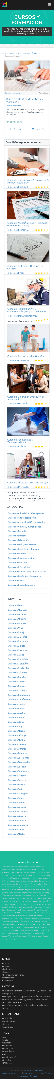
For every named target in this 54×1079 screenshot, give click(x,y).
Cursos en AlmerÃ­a (17, 619)
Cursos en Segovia (17, 780)
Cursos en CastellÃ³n (18, 664)
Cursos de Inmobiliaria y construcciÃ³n (27, 571)
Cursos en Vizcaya (17, 816)
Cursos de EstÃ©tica (17, 446)
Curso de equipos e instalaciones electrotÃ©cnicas (20, 910)
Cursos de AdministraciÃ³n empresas (26, 513)
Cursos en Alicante (17, 614)
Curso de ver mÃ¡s (26, 904)
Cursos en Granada (17, 690)
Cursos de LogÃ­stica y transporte (24, 576)
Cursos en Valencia (17, 807)
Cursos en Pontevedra (19, 762)
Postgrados (8, 969)
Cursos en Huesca (16, 708)
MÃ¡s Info (39, 129)
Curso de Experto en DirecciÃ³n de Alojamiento (26, 398)
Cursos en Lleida (16, 722)
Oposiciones (8, 978)
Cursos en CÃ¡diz (16, 655)
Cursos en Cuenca (17, 682)
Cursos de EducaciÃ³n (18, 540)
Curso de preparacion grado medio (24, 870)
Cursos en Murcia (16, 740)
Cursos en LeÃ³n (16, 717)
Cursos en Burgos (16, 646)
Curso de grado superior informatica (24, 881)
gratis (5, 1040)
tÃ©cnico (7, 1063)
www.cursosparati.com (33, 1070)
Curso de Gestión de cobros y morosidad (24, 100)
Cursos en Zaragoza (18, 825)
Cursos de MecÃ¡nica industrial (22, 316)
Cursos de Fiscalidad (18, 187)
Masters (6, 966)
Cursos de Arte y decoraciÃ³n (22, 518)
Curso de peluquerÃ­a (10, 922)
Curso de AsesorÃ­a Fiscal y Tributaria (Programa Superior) (27, 224)
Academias (8, 981)
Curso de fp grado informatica (27, 884)
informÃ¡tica (8, 1051)
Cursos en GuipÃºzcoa (19, 699)
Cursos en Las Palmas (18, 758)
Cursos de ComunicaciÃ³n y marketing (27, 522)
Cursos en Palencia (17, 753)
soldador (7, 1043)
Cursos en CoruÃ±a (17, 677)
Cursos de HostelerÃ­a (18, 404)
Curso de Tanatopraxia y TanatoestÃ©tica (20, 441)
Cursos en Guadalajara (19, 695)
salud (5, 1054)
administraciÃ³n (10, 1057)
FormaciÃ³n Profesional (13, 975)
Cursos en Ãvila (15, 628)
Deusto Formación (13, 106)
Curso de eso (7, 867)
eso (4, 1037)
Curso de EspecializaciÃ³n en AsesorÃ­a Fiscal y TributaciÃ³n (28, 181)
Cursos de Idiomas (17, 554)
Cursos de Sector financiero (28, 53)
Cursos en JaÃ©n (16, 713)
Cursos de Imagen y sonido (21, 558)
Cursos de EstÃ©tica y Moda (22, 545)
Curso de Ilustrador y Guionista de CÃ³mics (25, 267)
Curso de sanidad (21, 924)
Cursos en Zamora (17, 820)
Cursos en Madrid (16, 731)
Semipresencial (10, 1021)
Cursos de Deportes (17, 531)
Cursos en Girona (16, 686)
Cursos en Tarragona (18, 793)
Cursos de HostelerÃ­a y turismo (23, 549)
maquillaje (8, 1049)
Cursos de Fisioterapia (18, 360)
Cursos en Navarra (17, 744)
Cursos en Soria (15, 789)
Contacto (33, 1076)
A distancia (8, 1027)
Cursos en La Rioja (17, 767)
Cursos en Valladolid (18, 811)
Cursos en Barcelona (18, 641)
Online (6, 1024)
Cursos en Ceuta (16, 829)
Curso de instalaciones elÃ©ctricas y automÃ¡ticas (30, 907)
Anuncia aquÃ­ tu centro (33, 1073)
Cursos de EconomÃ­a (18, 230)
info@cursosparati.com (12, 1073)
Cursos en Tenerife (17, 776)
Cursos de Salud (16, 580)
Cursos (12, 53)
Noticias (8, 986)
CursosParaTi (4, 4)
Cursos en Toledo (16, 802)
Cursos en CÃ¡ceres (17, 650)
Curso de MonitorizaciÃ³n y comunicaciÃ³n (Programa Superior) (26, 310)
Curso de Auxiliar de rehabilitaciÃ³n (25, 356)
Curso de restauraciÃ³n (21, 919)
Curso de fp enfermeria (36, 875)
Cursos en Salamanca (18, 771)
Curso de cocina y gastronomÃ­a (14, 916)
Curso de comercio (29, 901)
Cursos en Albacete (17, 610)
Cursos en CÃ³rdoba (17, 673)
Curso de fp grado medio (18, 875)
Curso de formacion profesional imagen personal (20, 896)
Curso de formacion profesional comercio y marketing (29, 893)
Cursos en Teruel (16, 798)
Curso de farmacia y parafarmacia (26, 927)
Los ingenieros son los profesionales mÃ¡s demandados (26, 996)
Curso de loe (41, 898)
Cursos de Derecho (17, 536)
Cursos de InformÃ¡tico (19, 487)
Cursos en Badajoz (17, 632)
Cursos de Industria (17, 562)
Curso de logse (31, 898)
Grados (6, 972)
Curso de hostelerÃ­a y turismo (37, 913)
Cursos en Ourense (17, 749)
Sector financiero (12, 93)
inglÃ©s (7, 1060)
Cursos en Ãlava (16, 605)
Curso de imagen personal (40, 919)
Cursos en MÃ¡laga (17, 735)
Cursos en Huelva (16, 704)
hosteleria (7, 1046)
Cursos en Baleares (17, 637)
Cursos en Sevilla (16, 785)
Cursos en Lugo (15, 726)
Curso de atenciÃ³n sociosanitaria (24, 933)
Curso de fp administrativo (30, 887)
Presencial (7, 1018)
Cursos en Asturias (17, 623)
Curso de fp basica (28, 872)
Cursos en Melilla (16, 834)
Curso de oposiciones (20, 867)
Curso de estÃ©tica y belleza (29, 922)
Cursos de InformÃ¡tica (19, 567)
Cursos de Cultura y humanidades (24, 527)
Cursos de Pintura (16, 273)
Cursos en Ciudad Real (19, 668)
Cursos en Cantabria (18, 659)
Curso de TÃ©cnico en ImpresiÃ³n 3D (27, 482)
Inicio (4, 53)
